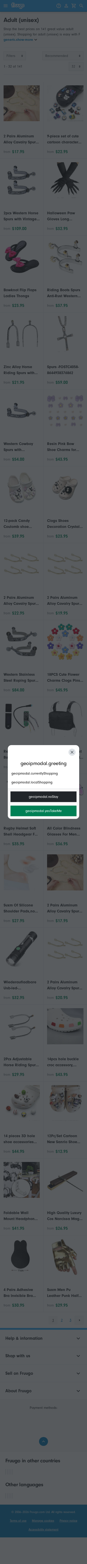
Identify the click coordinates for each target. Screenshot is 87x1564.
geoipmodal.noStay (43, 797)
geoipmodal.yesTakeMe (43, 811)
